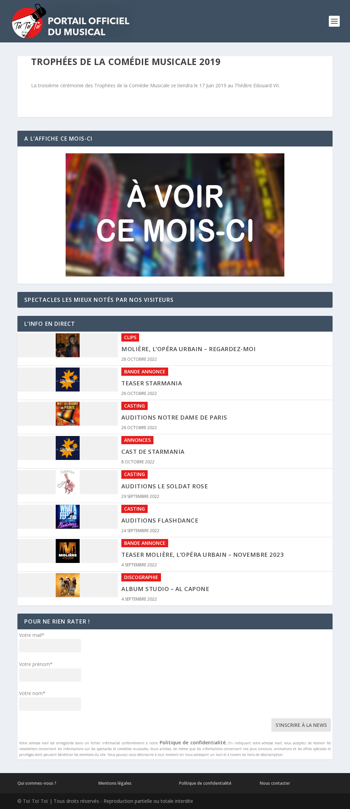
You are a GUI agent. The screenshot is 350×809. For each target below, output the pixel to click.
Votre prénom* (36, 664)
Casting (134, 405)
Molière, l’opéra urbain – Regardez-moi (188, 349)
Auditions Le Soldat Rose (164, 486)
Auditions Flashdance (159, 520)
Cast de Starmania (153, 451)
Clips (130, 337)
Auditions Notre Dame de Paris (174, 417)
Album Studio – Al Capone (165, 589)
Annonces (137, 440)
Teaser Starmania (151, 383)
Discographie (141, 577)
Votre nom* (32, 693)
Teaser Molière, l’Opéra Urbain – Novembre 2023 (202, 554)
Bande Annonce (144, 371)
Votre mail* (31, 635)
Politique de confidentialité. (193, 742)
